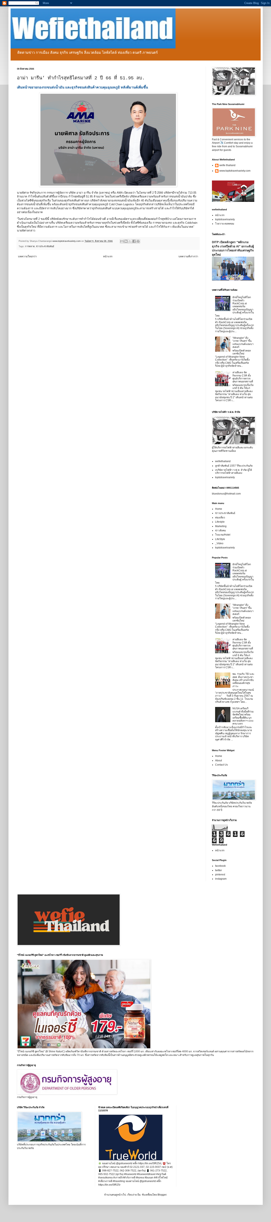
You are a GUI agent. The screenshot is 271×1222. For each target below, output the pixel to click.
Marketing (221, 526)
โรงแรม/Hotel (222, 534)
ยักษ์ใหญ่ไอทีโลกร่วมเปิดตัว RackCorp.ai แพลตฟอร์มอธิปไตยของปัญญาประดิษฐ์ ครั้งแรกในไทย (234, 306)
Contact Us (221, 764)
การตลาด (30, 246)
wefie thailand (227, 165)
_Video (219, 543)
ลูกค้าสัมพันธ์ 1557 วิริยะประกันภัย (234, 465)
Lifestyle (220, 521)
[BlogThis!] (126, 241)
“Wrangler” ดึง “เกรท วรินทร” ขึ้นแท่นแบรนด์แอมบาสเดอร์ (243, 342)
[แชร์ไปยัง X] (130, 241)
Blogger (162, 1194)
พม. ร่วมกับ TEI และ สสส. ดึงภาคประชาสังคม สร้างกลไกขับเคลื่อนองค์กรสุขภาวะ (243, 680)
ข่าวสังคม (220, 530)
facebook (220, 865)
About (218, 760)
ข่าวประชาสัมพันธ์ (45, 246)
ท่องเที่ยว (220, 517)
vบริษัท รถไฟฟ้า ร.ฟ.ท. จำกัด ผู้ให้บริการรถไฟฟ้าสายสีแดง (233, 471)
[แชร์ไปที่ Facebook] (134, 241)
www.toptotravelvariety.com (234, 170)
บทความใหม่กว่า (27, 256)
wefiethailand (223, 461)
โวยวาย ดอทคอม (224, 223)
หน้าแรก (107, 256)
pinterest (220, 874)
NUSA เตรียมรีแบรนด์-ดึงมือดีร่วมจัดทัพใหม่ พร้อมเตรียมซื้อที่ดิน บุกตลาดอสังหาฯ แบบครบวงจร (243, 716)
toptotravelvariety (225, 219)
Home (218, 508)
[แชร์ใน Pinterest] (138, 241)
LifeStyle (220, 539)
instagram (221, 878)
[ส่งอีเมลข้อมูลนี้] (122, 241)
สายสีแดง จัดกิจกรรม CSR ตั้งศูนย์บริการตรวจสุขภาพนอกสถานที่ (242, 377)
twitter (218, 870)
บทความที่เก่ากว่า (188, 256)
